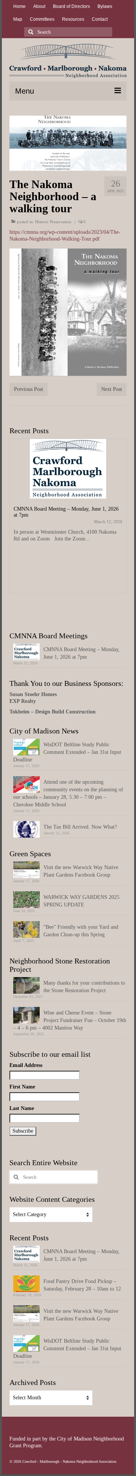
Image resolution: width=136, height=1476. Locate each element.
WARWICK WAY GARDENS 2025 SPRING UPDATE (81, 901)
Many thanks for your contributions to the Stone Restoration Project (84, 986)
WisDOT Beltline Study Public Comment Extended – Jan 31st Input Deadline (67, 752)
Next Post (111, 389)
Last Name (21, 1108)
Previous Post (28, 389)
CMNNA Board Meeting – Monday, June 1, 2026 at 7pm (81, 653)
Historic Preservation (53, 221)
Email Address (25, 1065)
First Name (22, 1087)
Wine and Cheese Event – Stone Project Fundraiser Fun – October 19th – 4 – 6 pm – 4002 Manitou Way (69, 1020)
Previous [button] (16, 527)
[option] (68, 519)
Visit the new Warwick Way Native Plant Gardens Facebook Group (80, 871)
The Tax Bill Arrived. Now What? (80, 827)
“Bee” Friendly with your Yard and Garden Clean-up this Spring (80, 930)
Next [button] (120, 527)
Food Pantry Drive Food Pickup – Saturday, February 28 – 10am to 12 (82, 1285)
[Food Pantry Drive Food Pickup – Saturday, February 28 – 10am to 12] (68, 489)
